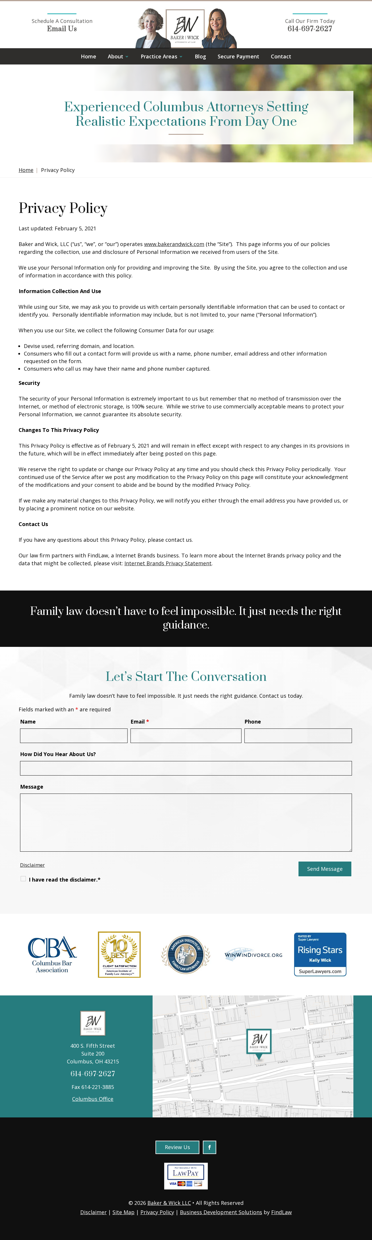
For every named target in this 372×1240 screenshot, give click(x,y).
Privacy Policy (157, 1212)
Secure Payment (238, 56)
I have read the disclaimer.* (65, 879)
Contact (281, 56)
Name (28, 721)
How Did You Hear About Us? (58, 754)
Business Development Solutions (221, 1212)
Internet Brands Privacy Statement (168, 563)
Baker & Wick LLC (169, 1202)
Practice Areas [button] (159, 56)
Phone (252, 721)
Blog (200, 56)
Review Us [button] (177, 1147)
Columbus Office (92, 1098)
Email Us (62, 29)
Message (31, 786)
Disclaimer (32, 865)
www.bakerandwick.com (174, 244)
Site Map (123, 1212)
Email (139, 721)
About (115, 56)
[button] (366, 1198)
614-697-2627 (310, 29)
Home (88, 56)
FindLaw (281, 1212)
